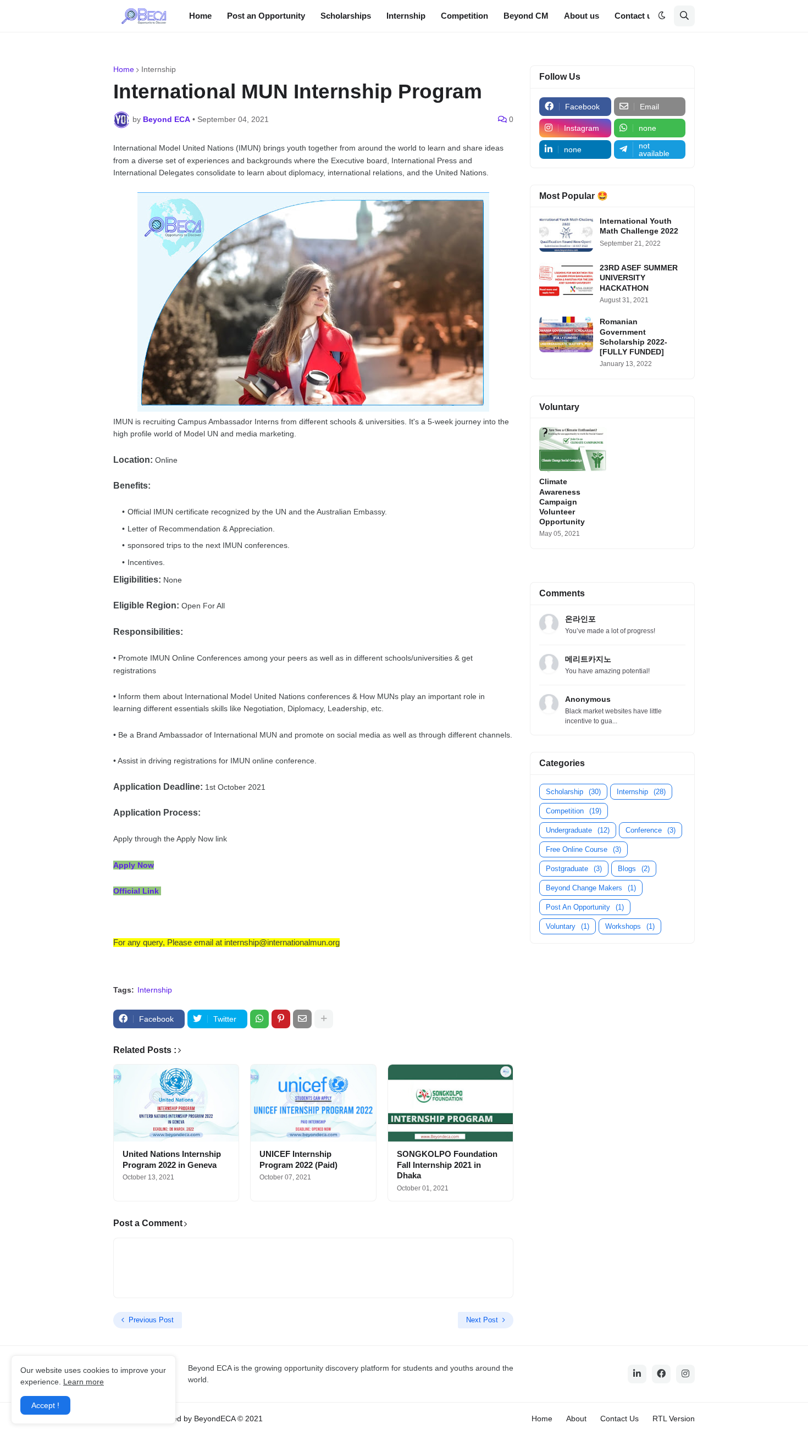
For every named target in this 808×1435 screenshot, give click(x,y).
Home (123, 69)
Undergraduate (578, 830)
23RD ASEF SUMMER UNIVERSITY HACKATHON (639, 277)
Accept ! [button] (45, 1405)
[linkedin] (637, 1374)
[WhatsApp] (259, 1019)
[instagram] (685, 1374)
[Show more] (323, 1019)
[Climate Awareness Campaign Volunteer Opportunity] (573, 449)
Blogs (634, 869)
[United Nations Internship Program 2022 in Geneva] (176, 1103)
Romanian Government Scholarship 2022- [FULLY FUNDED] (633, 336)
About (576, 1418)
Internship (158, 69)
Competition (573, 811)
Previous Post (151, 1320)
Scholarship (573, 792)
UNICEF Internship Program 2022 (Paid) (298, 1159)
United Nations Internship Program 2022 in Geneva (172, 1159)
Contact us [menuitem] (635, 15)
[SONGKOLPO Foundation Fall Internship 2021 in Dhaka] (450, 1103)
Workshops (630, 926)
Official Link (136, 891)
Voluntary (567, 926)
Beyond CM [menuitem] (526, 15)
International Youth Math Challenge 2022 (639, 226)
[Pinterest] (281, 1019)
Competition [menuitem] (464, 15)
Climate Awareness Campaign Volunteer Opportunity (562, 501)
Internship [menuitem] (405, 15)
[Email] (302, 1019)
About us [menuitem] (581, 15)
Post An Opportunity (585, 907)
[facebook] (661, 1374)
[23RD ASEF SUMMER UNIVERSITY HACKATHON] (566, 280)
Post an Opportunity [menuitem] (266, 15)
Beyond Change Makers (591, 888)
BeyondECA (214, 1418)
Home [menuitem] (200, 15)
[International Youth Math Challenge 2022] (566, 234)
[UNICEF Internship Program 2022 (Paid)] (313, 1103)
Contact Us (619, 1418)
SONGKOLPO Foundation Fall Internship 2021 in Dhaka (447, 1164)
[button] (662, 15)
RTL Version (673, 1418)
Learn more (83, 1381)
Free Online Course (583, 849)
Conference (651, 830)
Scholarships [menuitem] (345, 15)
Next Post (482, 1320)
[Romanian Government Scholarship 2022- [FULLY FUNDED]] (566, 334)
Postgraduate (574, 869)
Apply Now (133, 865)
